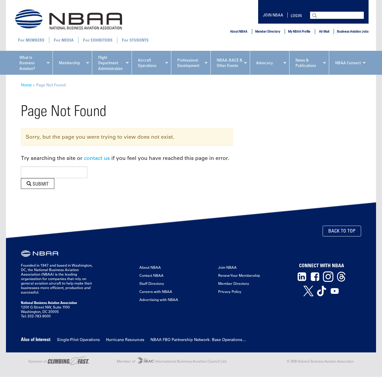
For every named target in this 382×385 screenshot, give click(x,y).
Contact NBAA (151, 275)
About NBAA (238, 31)
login (296, 15)
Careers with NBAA (155, 291)
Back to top (341, 231)
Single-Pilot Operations (78, 339)
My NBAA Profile (299, 31)
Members (35, 39)
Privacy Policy (229, 291)
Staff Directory (151, 283)
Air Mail (324, 31)
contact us (97, 158)
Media (67, 39)
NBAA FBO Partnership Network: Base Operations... (198, 339)
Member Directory (267, 31)
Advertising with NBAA (158, 299)
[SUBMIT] (315, 15)
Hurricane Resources (125, 339)
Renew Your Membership (239, 275)
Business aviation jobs (353, 31)
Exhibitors (102, 39)
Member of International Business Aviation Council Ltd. (172, 361)
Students (139, 39)
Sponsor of (37, 361)
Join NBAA (273, 14)
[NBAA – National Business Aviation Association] (68, 19)
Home (26, 84)
